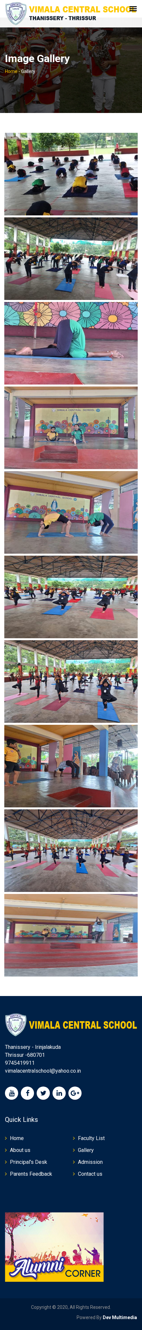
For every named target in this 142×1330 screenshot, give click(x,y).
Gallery (86, 1150)
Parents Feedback (31, 1174)
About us (20, 1150)
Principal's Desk (28, 1162)
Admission (90, 1162)
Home (11, 71)
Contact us (90, 1174)
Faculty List (91, 1138)
